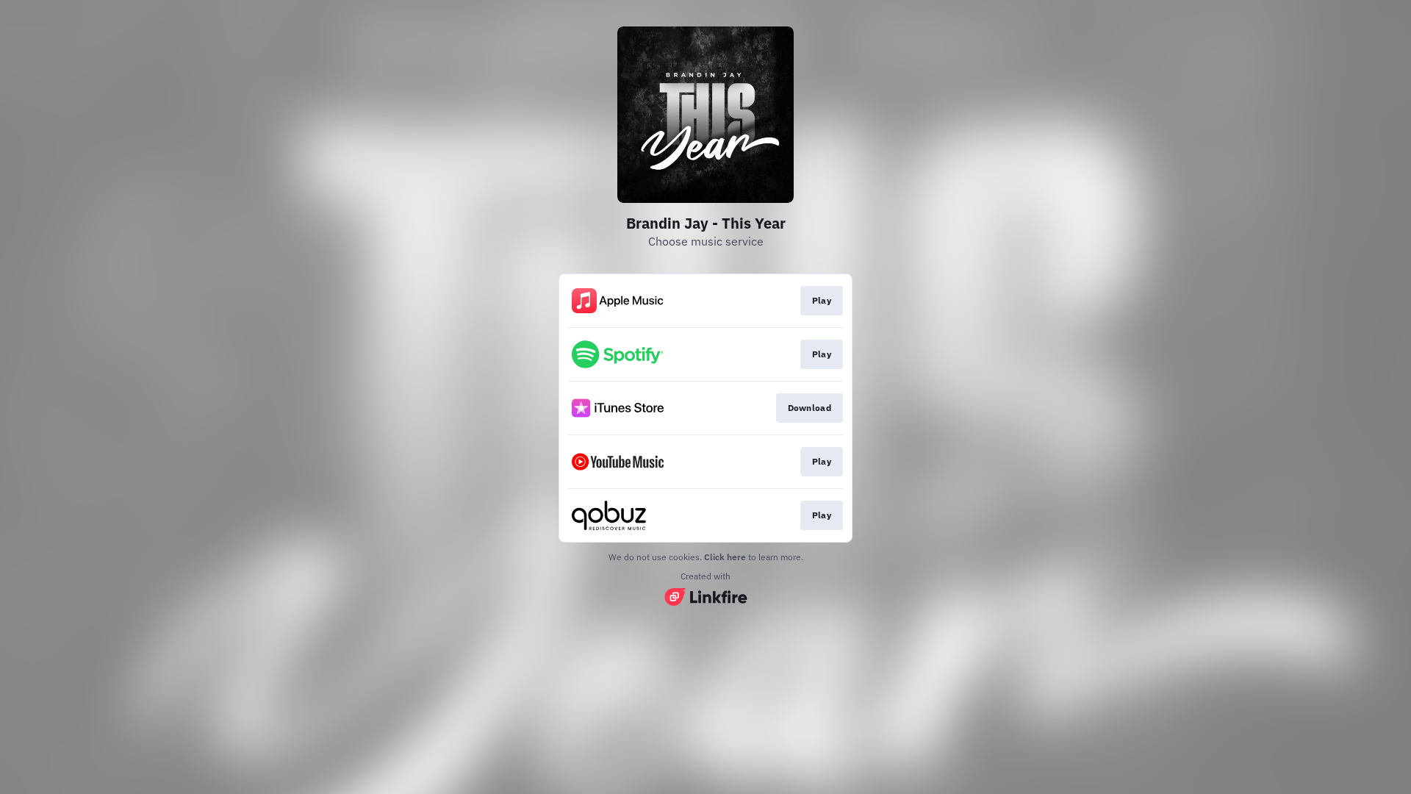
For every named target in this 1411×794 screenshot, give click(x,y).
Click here (725, 556)
